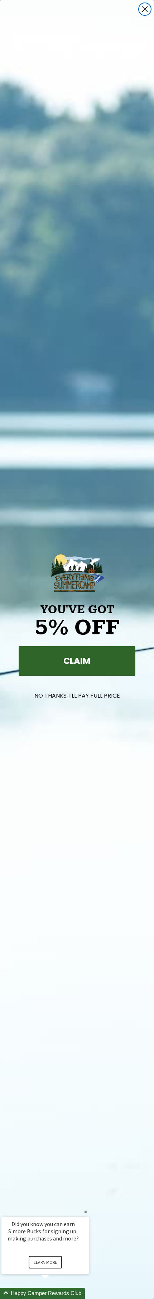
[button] (53, 1293)
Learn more (45, 1262)
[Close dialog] (145, 9)
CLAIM (77, 661)
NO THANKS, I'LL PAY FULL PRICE (77, 696)
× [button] (85, 1212)
